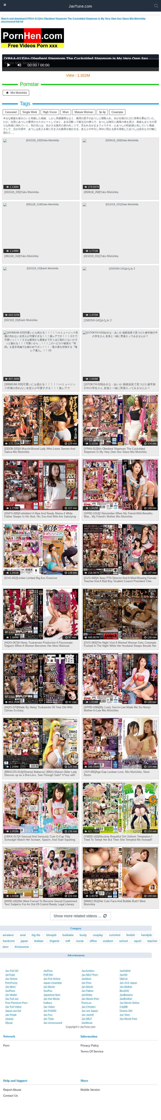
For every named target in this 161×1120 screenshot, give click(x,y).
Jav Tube (48, 1018)
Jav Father (87, 990)
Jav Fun (47, 1014)
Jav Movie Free (128, 1018)
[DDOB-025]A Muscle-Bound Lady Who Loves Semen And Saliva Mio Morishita (39, 450)
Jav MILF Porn (90, 974)
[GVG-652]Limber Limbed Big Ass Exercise (30, 578)
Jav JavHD (88, 1014)
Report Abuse (12, 1089)
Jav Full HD (11, 970)
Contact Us (10, 1095)
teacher (152, 941)
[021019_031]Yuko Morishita (101, 256)
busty (83, 935)
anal (23, 935)
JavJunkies (88, 970)
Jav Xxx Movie (51, 998)
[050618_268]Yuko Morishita (101, 192)
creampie (117, 112)
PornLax (86, 1002)
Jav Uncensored (52, 1022)
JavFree (48, 970)
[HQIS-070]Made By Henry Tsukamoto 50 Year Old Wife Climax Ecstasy (38, 709)
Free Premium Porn (16, 1002)
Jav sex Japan (90, 1010)
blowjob (51, 935)
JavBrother (126, 998)
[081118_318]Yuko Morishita (21, 256)
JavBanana (126, 994)
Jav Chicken (89, 1006)
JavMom (86, 978)
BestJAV (124, 990)
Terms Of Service (91, 1051)
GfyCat (123, 978)
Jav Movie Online (129, 1002)
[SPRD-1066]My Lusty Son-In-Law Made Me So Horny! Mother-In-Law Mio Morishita (117, 709)
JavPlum (10, 990)
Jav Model (11, 994)
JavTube (10, 974)
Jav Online (11, 978)
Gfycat (8, 1022)
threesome (22, 946)
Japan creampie (52, 982)
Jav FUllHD (49, 1010)
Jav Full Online (51, 978)
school (123, 941)
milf (67, 941)
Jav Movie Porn (90, 998)
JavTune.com (80, 6)
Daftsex (47, 1002)
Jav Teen (125, 1014)
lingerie (54, 941)
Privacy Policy (89, 1045)
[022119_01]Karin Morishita (20, 320)
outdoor (108, 941)
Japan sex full (13, 1010)
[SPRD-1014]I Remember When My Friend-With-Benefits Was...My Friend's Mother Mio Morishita (118, 515)
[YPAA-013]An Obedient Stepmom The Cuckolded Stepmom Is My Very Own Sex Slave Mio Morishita (115, 450)
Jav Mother (126, 986)
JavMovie (87, 1022)
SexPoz (47, 990)
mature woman (84, 112)
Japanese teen (51, 994)
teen (6, 946)
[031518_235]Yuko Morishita (21, 192)
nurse (80, 941)
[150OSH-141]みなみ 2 (98, 320)
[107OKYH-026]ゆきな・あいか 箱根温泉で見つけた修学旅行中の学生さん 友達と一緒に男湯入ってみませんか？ (120, 386)
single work (29, 112)
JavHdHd (125, 970)
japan (24, 941)
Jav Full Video (13, 1006)
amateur (8, 935)
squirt (137, 941)
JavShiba (87, 994)
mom (66, 112)
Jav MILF (87, 1018)
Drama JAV (126, 1010)
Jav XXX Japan (128, 982)
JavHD (123, 974)
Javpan (9, 1018)
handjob (146, 935)
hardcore (9, 941)
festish (130, 935)
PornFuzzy (11, 982)
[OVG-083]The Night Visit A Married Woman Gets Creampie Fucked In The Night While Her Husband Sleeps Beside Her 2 (120, 646)
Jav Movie (49, 986)
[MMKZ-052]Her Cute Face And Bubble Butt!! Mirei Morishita (114, 903)
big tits (36, 935)
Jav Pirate (11, 1014)
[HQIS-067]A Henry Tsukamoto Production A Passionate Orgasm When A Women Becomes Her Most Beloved (38, 644)
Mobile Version (90, 1089)
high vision (50, 112)
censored (11, 112)
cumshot (114, 935)
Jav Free (86, 982)
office (93, 941)
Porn (6, 1045)
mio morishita (18, 92)
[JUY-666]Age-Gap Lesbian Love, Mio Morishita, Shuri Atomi (116, 773)
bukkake (68, 935)
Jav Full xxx (11, 998)
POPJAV (48, 974)
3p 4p (102, 112)
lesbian (39, 941)
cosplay (98, 935)
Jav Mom (10, 986)
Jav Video (49, 1006)
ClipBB (124, 1006)
